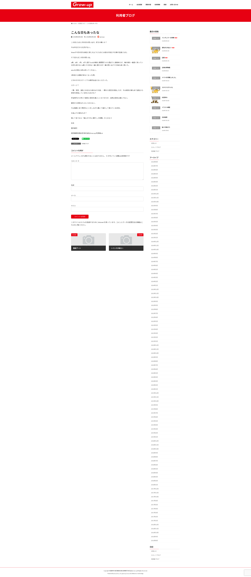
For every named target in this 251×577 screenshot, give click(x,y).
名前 (72, 185)
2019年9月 (154, 405)
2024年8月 (154, 257)
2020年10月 (155, 353)
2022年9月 (154, 305)
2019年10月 (155, 401)
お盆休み (164, 97)
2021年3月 (154, 333)
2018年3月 (154, 477)
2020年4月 (154, 377)
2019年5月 (154, 421)
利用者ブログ (85, 143)
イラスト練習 (166, 107)
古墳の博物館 (166, 67)
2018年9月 (154, 453)
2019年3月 (154, 429)
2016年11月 (155, 528)
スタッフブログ (156, 147)
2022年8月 (154, 309)
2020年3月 (154, 381)
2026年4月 (154, 178)
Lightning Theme (125, 573)
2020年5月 (154, 373)
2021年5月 (154, 325)
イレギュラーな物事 (170, 37)
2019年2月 (154, 433)
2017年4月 (154, 508)
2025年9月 (154, 205)
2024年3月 (154, 277)
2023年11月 (155, 293)
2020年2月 (154, 385)
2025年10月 (155, 201)
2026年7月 (154, 166)
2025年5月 (154, 221)
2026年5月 (154, 174)
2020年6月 (154, 369)
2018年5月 (154, 469)
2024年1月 (154, 285)
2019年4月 (154, 425)
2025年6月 (154, 217)
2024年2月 (154, 281)
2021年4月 (154, 329)
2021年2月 (154, 337)
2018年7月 (154, 461)
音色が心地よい (168, 47)
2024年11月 (155, 245)
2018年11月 (155, 445)
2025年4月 (154, 225)
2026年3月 (154, 182)
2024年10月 (155, 249)
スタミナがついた (167, 87)
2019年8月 (154, 409)
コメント (75, 161)
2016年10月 (155, 532)
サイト (73, 206)
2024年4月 (154, 273)
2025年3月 (154, 229)
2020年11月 (155, 349)
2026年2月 (154, 186)
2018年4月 (154, 473)
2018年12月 (155, 441)
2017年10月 (155, 496)
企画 (165, 57)
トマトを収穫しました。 (169, 77)
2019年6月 (154, 417)
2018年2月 (154, 481)
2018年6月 (154, 465)
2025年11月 (155, 197)
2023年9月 (154, 301)
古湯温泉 (164, 117)
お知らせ (154, 143)
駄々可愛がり (166, 127)
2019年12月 (155, 393)
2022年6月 (154, 317)
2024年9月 (154, 253)
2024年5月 (154, 269)
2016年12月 (155, 524)
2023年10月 (155, 297)
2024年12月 (155, 241)
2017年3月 (154, 512)
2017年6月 (154, 500)
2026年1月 (154, 190)
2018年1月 (154, 485)
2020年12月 (155, 345)
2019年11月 (155, 397)
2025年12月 (155, 193)
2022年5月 (154, 321)
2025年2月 (154, 233)
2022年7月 (154, 313)
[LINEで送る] (86, 139)
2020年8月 (154, 361)
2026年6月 (154, 170)
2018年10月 (155, 449)
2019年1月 (154, 437)
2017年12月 (155, 488)
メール (73, 195)
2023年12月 (155, 289)
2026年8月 (154, 162)
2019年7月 (154, 413)
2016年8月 (154, 540)
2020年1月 (154, 389)
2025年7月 (154, 213)
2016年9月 (154, 536)
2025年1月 (154, 237)
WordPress (117, 573)
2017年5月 (154, 505)
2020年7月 (154, 365)
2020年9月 (154, 357)
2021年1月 (154, 341)
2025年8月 (154, 209)
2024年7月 (154, 261)
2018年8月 (154, 457)
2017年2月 (154, 516)
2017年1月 (154, 520)
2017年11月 (155, 493)
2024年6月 (154, 265)
